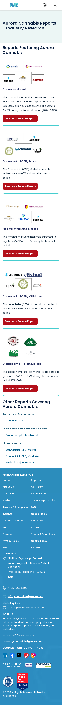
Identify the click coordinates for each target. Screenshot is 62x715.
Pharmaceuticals (13, 443)
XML (5, 547)
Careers (7, 534)
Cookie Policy (39, 541)
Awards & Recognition (16, 507)
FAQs (34, 507)
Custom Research (13, 520)
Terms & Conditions (43, 534)
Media (6, 500)
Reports (36, 480)
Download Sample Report (20, 118)
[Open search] (55, 5)
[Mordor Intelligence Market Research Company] (13, 4)
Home (6, 480)
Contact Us (38, 527)
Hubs (6, 527)
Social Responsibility (43, 500)
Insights (7, 513)
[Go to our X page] (19, 655)
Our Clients (9, 493)
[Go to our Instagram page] (33, 655)
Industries (37, 520)
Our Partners (38, 493)
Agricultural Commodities (18, 414)
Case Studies (39, 513)
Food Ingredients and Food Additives (25, 428)
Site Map (36, 547)
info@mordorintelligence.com (25, 596)
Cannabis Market (14, 89)
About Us (8, 486)
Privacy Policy (11, 541)
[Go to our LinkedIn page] (5, 655)
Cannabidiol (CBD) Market (21, 161)
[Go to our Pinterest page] (26, 655)
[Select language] (45, 5)
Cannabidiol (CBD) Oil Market (23, 296)
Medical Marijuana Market (20, 229)
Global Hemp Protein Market (22, 364)
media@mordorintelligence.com (27, 607)
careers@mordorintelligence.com (22, 641)
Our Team (37, 486)
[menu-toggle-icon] (5, 5)
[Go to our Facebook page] (12, 655)
